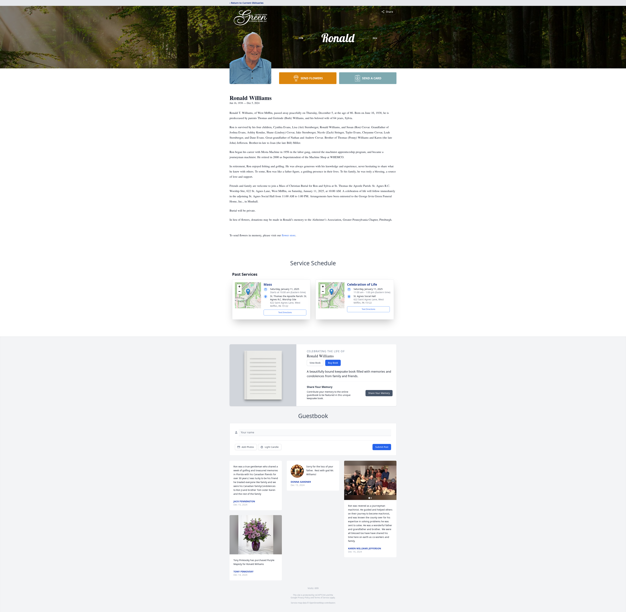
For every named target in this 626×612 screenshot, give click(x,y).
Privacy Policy (304, 597)
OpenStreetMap (316, 602)
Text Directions (285, 312)
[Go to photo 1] (369, 498)
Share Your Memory (379, 393)
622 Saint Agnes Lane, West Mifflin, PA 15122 (285, 304)
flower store (288, 235)
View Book (315, 362)
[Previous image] (347, 480)
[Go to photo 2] (371, 498)
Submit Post (381, 446)
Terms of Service (321, 597)
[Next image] (393, 480)
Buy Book (333, 362)
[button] (248, 292)
